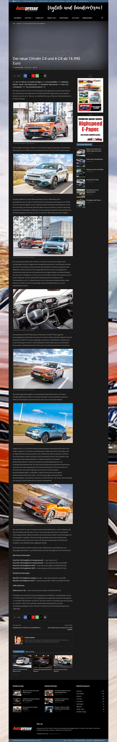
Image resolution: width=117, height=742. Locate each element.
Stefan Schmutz (19, 67)
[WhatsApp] (37, 76)
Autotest (28, 18)
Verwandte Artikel (19, 651)
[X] (29, 76)
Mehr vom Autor (30, 651)
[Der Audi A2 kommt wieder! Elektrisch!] (63, 661)
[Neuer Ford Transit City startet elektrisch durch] (22, 661)
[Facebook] (25, 76)
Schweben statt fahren (93, 200)
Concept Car (51, 18)
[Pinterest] (33, 76)
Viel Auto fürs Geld (92, 180)
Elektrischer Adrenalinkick (94, 159)
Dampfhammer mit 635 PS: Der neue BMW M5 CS (27, 627)
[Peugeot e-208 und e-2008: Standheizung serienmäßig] (49, 709)
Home (50, 1)
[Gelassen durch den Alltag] (80, 173)
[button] (102, 18)
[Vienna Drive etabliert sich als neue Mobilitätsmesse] (49, 693)
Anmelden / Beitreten (43, 1)
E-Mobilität (39, 18)
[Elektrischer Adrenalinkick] (80, 162)
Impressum (68, 1)
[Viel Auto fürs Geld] (80, 183)
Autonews (17, 18)
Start (14, 23)
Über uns (75, 1)
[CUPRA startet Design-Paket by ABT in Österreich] (42, 661)
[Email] (41, 76)
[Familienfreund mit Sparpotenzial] (80, 193)
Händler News (87, 18)
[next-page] (17, 675)
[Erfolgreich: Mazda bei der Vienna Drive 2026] (49, 701)
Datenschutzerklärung (59, 1)
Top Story (75, 18)
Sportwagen (63, 18)
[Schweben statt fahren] (80, 203)
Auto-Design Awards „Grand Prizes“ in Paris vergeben (60, 628)
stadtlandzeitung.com (83, 1)
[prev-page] (14, 675)
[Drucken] (45, 76)
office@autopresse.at (55, 734)
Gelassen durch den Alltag (94, 169)
